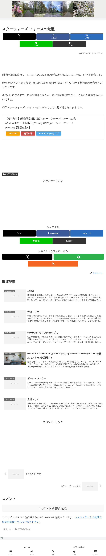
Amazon (13, 133)
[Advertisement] (53, 63)
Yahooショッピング (49, 133)
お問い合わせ (79, 547)
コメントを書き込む (53, 508)
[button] (69, 44)
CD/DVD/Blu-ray (11, 174)
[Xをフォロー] (27, 257)
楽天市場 (28, 133)
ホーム (27, 547)
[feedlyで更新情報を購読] (79, 257)
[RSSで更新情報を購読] (53, 264)
